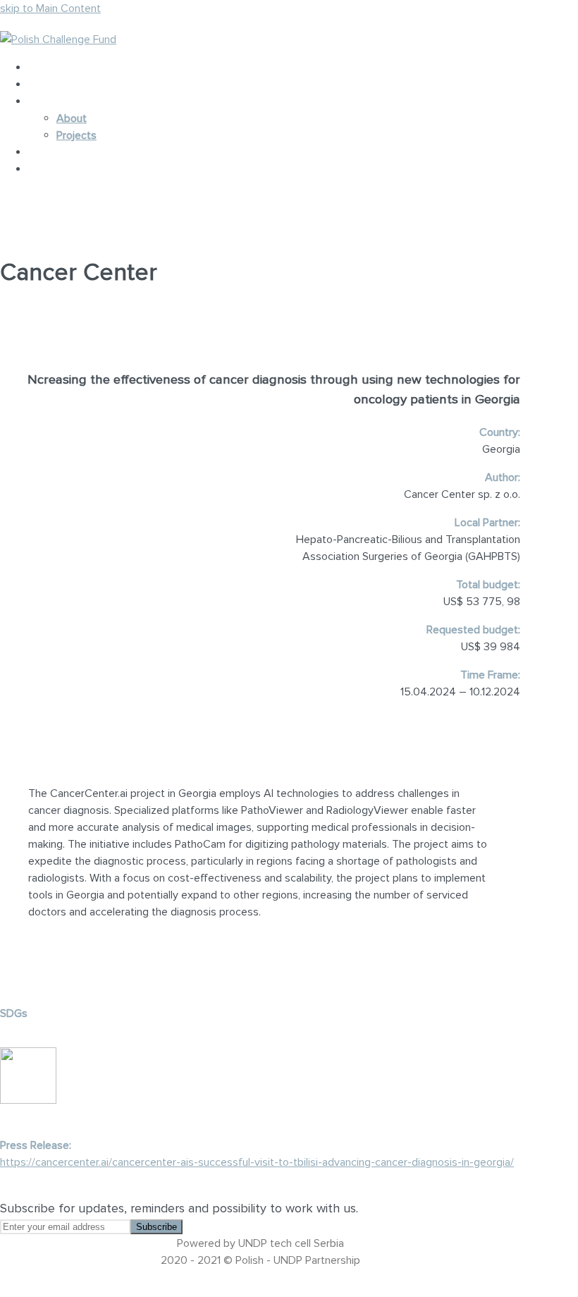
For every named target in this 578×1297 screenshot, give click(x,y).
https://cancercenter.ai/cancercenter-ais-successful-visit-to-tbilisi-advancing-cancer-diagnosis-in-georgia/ (257, 1162)
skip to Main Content (50, 8)
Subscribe (156, 1227)
